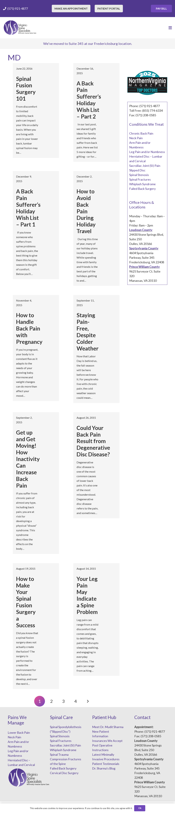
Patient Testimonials (105, 764)
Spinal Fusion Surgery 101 (26, 88)
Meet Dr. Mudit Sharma (107, 727)
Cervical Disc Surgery (64, 773)
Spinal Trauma (59, 754)
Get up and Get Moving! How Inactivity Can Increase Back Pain (28, 459)
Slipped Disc (137, 170)
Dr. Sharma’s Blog (103, 768)
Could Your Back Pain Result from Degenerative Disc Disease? (93, 441)
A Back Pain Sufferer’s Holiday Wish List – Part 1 (28, 208)
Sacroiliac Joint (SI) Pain (144, 165)
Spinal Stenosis (139, 175)
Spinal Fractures (140, 179)
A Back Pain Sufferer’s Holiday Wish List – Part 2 (89, 100)
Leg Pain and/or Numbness (147, 152)
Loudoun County (140, 230)
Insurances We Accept (107, 741)
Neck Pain (136, 138)
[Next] (87, 701)
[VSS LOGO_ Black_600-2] (20, 28)
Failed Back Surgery (142, 189)
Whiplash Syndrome (142, 184)
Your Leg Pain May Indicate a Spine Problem (87, 595)
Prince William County (144, 267)
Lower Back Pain (19, 732)
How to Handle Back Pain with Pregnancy (29, 328)
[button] (170, 28)
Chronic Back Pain (141, 133)
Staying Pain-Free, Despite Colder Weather (87, 331)
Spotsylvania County (143, 248)
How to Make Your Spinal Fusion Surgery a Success (26, 601)
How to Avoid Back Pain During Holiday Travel (86, 211)
